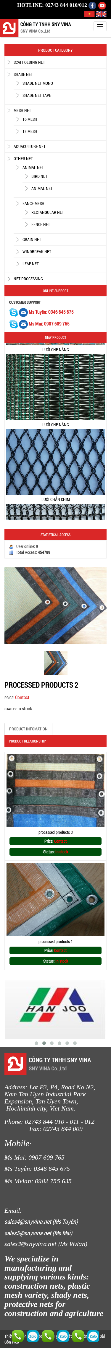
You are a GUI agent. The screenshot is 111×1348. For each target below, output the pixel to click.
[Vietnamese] (90, 14)
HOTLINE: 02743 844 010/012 (52, 5)
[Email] (24, 312)
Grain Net (31, 239)
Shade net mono (37, 83)
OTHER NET (23, 158)
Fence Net (40, 224)
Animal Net (33, 167)
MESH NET (22, 110)
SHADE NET (23, 74)
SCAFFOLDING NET (29, 62)
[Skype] (13, 312)
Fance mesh (33, 203)
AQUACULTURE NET (30, 146)
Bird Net (39, 176)
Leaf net (30, 263)
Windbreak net (36, 251)
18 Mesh (29, 131)
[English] (101, 14)
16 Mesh (29, 119)
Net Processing (28, 278)
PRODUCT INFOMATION (28, 729)
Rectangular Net (47, 212)
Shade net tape (36, 95)
